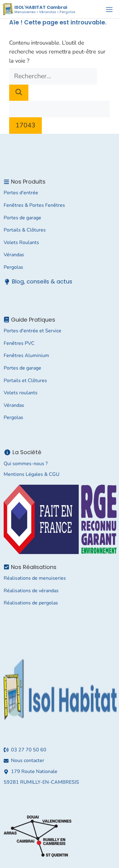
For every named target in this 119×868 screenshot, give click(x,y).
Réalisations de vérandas (31, 590)
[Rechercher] (18, 93)
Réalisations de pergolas (31, 603)
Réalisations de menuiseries (35, 578)
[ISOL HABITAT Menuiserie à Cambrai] (8, 9)
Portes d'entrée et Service (32, 330)
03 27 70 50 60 (28, 749)
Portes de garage (22, 217)
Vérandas (14, 254)
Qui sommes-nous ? (26, 463)
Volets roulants (21, 392)
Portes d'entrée (21, 192)
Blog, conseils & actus (42, 281)
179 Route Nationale (34, 771)
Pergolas (13, 267)
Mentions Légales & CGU (32, 474)
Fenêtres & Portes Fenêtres (34, 205)
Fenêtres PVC (19, 343)
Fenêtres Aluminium (26, 355)
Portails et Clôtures (25, 380)
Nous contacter (27, 760)
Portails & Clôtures (25, 230)
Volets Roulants (21, 242)
